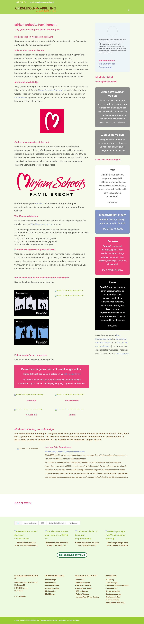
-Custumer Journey (113, 594)
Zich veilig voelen (112, 134)
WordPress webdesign (41, 224)
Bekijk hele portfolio (72, 555)
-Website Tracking (82, 594)
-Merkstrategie (50, 580)
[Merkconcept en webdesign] (31, 316)
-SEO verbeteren (81, 591)
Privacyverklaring (73, 620)
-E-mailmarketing (112, 600)
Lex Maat (39, 203)
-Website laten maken (83, 588)
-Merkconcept (50, 583)
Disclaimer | (63, 620)
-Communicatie (111, 588)
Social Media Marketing (57, 523)
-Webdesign (79, 580)
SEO (42, 523)
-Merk (47, 591)
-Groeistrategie (111, 583)
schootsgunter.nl (72, 374)
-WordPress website (83, 585)
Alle (18, 523)
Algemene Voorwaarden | (50, 620)
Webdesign (74, 523)
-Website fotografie (82, 583)
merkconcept (122, 353)
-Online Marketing (113, 591)
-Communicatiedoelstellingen (117, 585)
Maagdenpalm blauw (112, 214)
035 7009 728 (21, 2)
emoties (52, 591)
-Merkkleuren (50, 594)
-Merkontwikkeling (52, 585)
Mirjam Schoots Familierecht (51, 90)
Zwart (112, 282)
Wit (112, 169)
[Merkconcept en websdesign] (29, 396)
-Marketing (110, 580)
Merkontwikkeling (30, 523)
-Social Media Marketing (115, 603)
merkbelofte (20, 97)
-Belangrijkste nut (52, 588)
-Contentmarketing (113, 597)
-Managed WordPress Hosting (87, 597)
